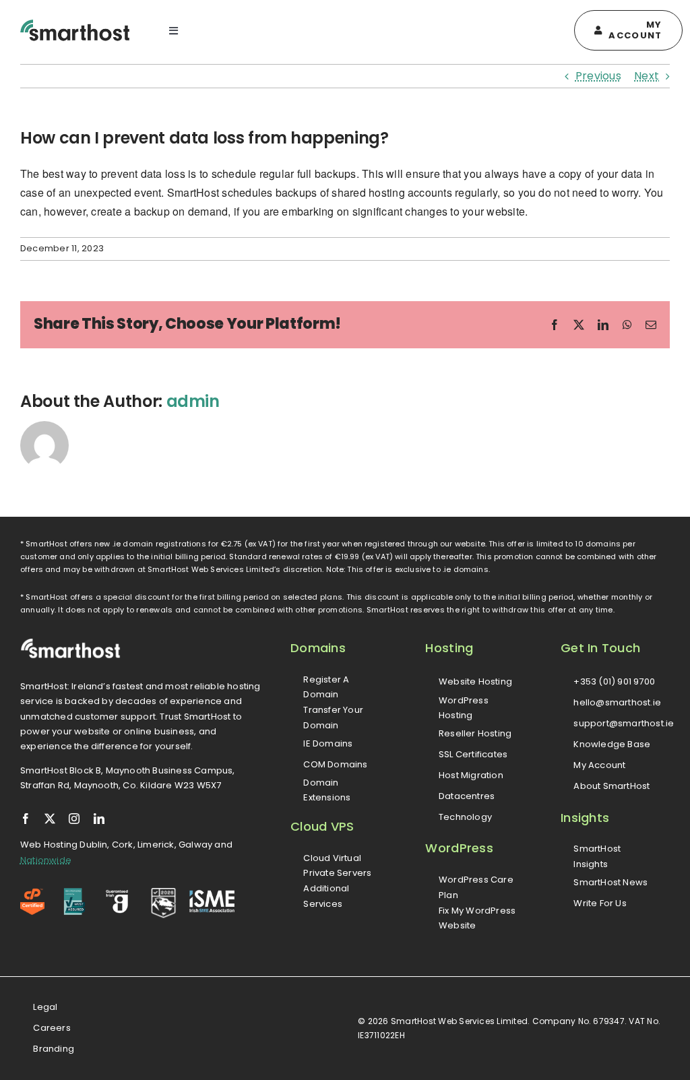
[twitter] (49, 818)
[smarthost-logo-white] (70, 643)
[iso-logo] (75, 893)
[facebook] (25, 818)
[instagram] (74, 818)
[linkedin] (99, 818)
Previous (598, 76)
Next (646, 76)
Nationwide (45, 860)
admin (193, 401)
